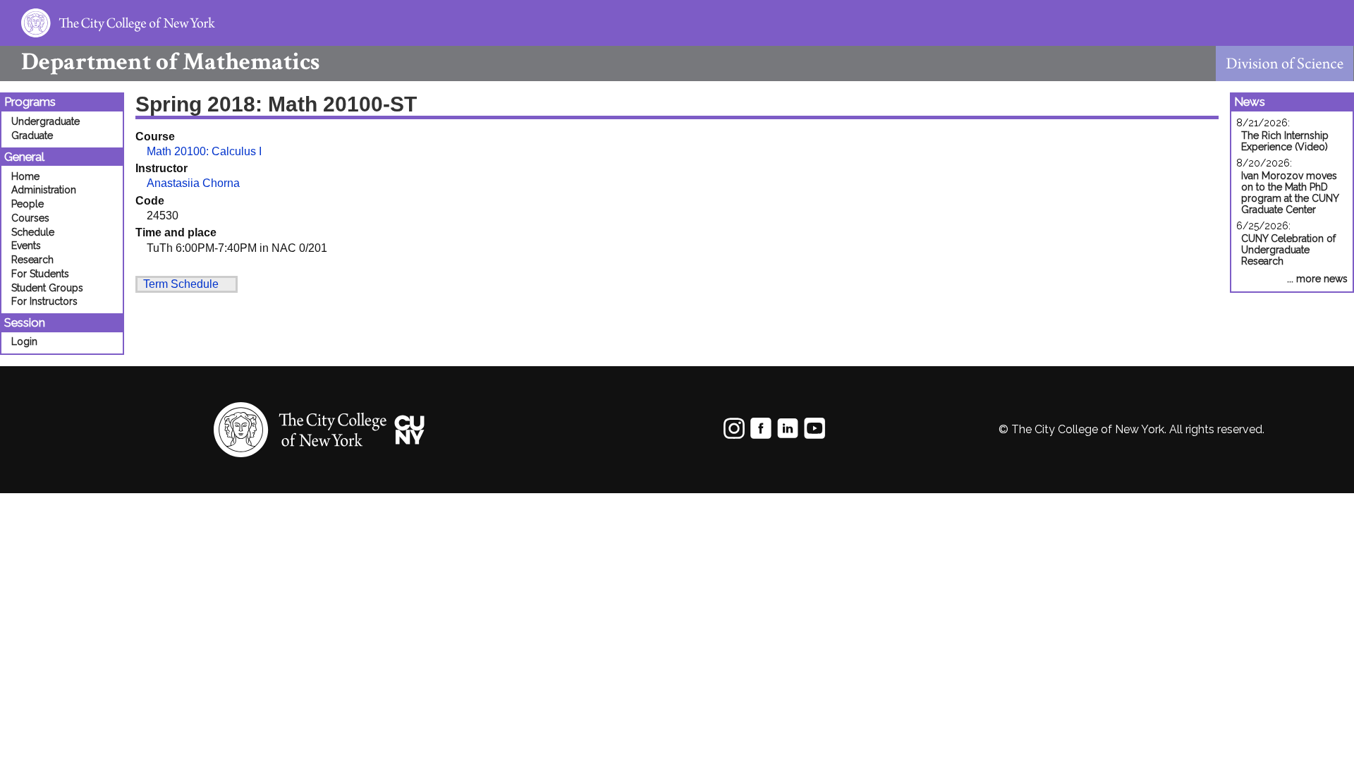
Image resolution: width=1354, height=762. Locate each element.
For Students (40, 273)
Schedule (32, 232)
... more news (1317, 278)
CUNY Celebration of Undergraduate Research (1288, 250)
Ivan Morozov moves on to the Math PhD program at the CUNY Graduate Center (1289, 192)
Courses (30, 218)
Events (26, 245)
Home (25, 176)
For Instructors (44, 301)
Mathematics (170, 62)
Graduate (32, 135)
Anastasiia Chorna (193, 183)
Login (24, 341)
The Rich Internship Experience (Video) (1285, 141)
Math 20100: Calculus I (204, 151)
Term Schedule (181, 284)
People (27, 204)
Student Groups (47, 288)
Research (32, 259)
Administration (43, 189)
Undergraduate (45, 121)
